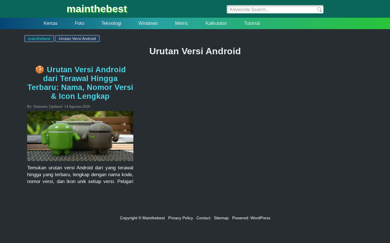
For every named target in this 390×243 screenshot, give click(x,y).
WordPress (260, 218)
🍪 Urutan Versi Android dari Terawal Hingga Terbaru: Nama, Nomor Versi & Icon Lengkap (80, 83)
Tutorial (252, 23)
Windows (148, 23)
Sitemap (221, 218)
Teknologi (111, 23)
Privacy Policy (180, 218)
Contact (203, 218)
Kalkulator (216, 23)
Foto (79, 23)
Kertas (51, 23)
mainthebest (97, 9)
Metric (181, 23)
